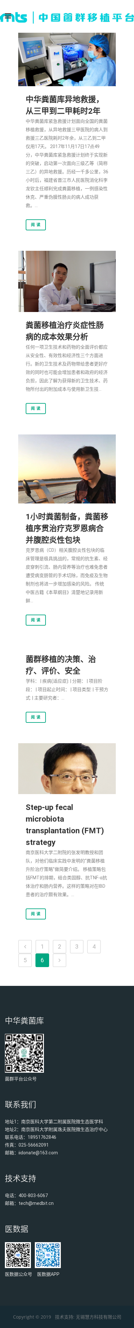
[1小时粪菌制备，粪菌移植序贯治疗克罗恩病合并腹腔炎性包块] (67, 468)
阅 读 (36, 225)
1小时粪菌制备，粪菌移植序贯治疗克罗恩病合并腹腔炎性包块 (67, 528)
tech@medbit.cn (36, 1203)
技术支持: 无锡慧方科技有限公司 (88, 1317)
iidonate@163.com (38, 1152)
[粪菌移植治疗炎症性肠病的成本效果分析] (67, 281)
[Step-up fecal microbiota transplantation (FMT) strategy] (67, 768)
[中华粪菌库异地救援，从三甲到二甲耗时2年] (67, 59)
